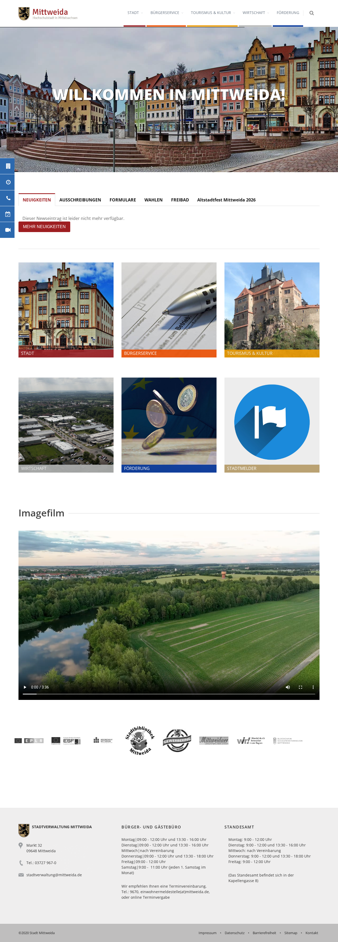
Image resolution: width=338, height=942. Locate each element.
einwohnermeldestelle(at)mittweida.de (174, 891)
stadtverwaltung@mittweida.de (54, 874)
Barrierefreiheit (264, 932)
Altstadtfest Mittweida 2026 (226, 200)
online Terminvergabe (150, 897)
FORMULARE (123, 200)
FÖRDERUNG (288, 12)
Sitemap (290, 932)
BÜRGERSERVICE (165, 12)
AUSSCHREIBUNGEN (80, 200)
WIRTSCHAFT (254, 12)
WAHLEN (153, 200)
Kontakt (312, 932)
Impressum (208, 932)
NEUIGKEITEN (37, 200)
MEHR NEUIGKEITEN (44, 226)
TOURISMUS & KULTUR (211, 12)
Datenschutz (235, 932)
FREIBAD (180, 200)
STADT (133, 12)
